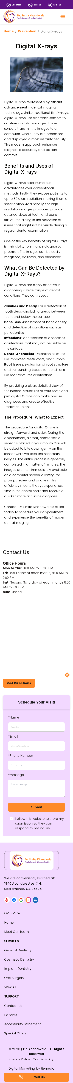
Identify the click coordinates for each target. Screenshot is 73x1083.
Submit (36, 807)
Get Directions (19, 683)
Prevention (27, 31)
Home (9, 31)
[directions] (67, 677)
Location (16, 4)
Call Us (37, 4)
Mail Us (57, 4)
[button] (7, 900)
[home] (24, 16)
